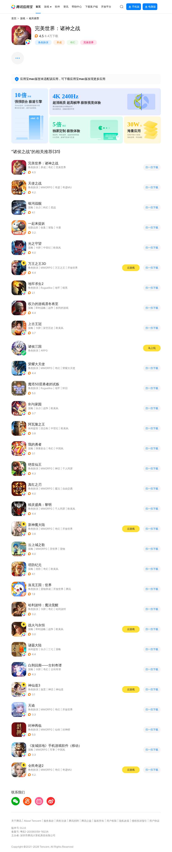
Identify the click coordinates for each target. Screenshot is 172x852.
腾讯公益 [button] (86, 820)
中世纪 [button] (47, 247)
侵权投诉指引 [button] (139, 820)
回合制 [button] (44, 428)
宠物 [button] (62, 548)
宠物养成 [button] (46, 589)
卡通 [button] (58, 227)
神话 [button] (57, 468)
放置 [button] (43, 689)
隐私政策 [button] (124, 820)
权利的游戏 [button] (62, 307)
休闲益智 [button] (33, 428)
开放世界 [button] (73, 267)
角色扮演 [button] (43, 42)
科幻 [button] (45, 207)
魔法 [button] (57, 488)
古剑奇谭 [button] (56, 669)
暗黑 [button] (65, 287)
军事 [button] (52, 749)
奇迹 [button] (57, 187)
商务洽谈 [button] (61, 820)
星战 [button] (53, 207)
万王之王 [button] (60, 267)
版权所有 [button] (99, 820)
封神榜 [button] (66, 729)
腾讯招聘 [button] (74, 820)
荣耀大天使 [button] (69, 368)
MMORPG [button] (46, 187)
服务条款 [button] (49, 820)
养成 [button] (59, 42)
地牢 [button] (57, 287)
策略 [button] (30, 207)
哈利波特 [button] (61, 609)
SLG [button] (38, 207)
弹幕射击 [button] (41, 448)
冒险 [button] (50, 227)
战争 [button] (50, 307)
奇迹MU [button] (67, 187)
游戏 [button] (22, 18)
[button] (22, 7)
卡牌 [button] (38, 247)
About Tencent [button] (32, 820)
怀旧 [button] (65, 388)
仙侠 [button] (57, 729)
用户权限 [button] (112, 820)
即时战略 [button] (41, 307)
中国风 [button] (59, 448)
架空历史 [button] (48, 327)
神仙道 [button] (59, 689)
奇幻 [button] (72, 42)
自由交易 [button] (68, 488)
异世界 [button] (53, 548)
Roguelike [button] (46, 287)
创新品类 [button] (33, 227)
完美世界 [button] (88, 42)
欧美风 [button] (57, 247)
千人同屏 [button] (68, 468)
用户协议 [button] (154, 820)
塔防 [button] (38, 568)
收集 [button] (43, 227)
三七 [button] (50, 649)
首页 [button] (13, 18)
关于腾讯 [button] (16, 820)
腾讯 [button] (68, 589)
